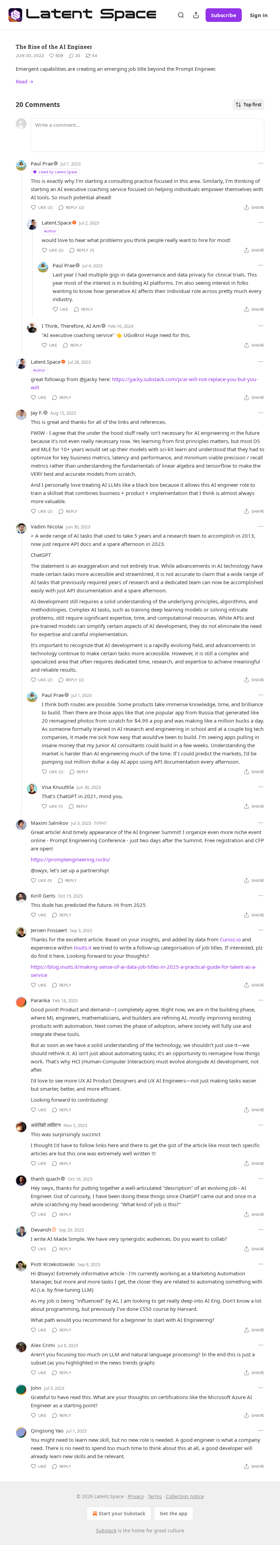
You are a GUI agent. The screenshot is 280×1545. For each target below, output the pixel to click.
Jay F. (37, 412)
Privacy (136, 1496)
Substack (106, 1530)
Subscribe (223, 15)
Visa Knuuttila (58, 786)
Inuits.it (83, 947)
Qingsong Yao (47, 1430)
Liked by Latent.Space (58, 171)
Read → (24, 81)
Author (50, 230)
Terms (155, 1496)
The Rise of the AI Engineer (54, 46)
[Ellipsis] (260, 163)
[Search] (181, 15)
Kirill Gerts (43, 895)
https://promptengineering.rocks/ (70, 859)
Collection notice (185, 1496)
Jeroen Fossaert (49, 930)
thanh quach (45, 1178)
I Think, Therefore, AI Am (71, 325)
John (36, 1387)
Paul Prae (42, 163)
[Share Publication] (196, 15)
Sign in (259, 15)
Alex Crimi (43, 1345)
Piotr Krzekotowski (53, 1264)
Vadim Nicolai (47, 526)
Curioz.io (230, 939)
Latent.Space (56, 222)
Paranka (40, 1000)
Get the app (173, 1513)
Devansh (41, 1229)
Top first (252, 105)
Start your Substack (122, 1513)
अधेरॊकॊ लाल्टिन (46, 1124)
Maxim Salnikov (49, 822)
